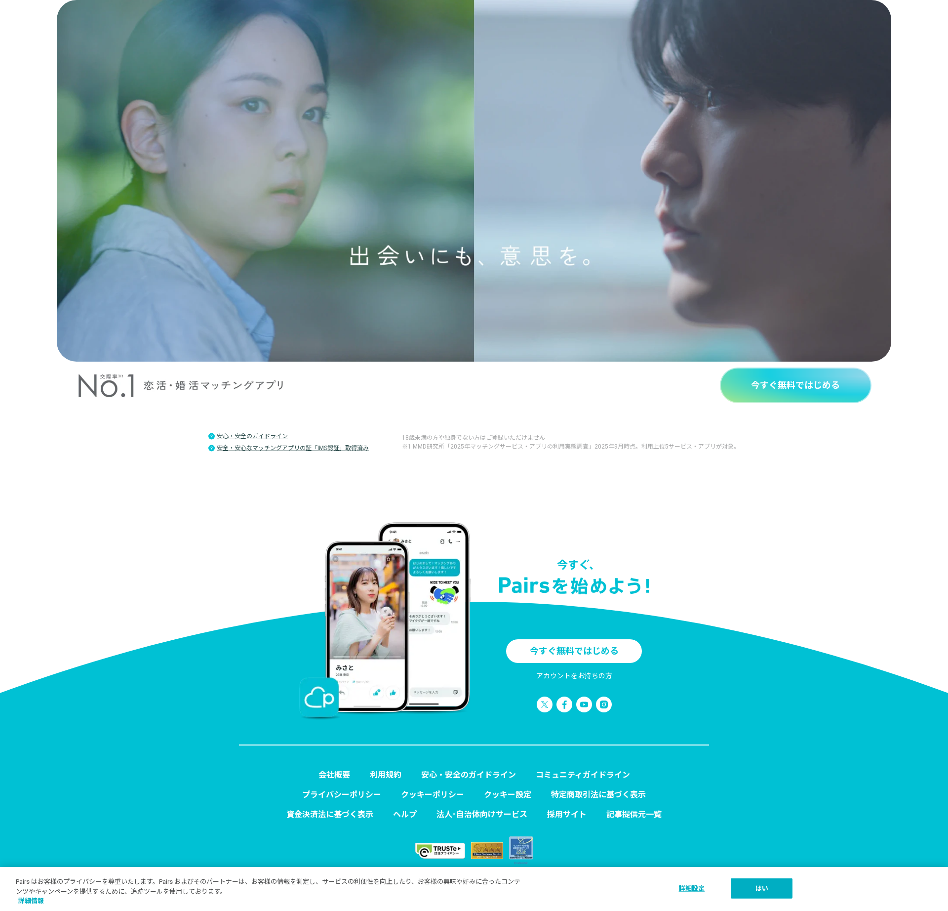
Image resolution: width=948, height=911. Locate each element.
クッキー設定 (507, 794)
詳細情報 (31, 901)
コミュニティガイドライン (583, 775)
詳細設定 (692, 888)
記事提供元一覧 (634, 814)
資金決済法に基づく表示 (329, 814)
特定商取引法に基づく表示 (598, 794)
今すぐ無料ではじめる (795, 385)
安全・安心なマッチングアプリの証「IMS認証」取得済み (293, 448)
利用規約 (385, 775)
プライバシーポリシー (341, 794)
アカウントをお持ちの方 (574, 676)
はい (761, 888)
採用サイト (567, 814)
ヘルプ (405, 814)
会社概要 (334, 775)
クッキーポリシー (432, 794)
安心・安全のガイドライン (252, 436)
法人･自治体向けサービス (481, 814)
